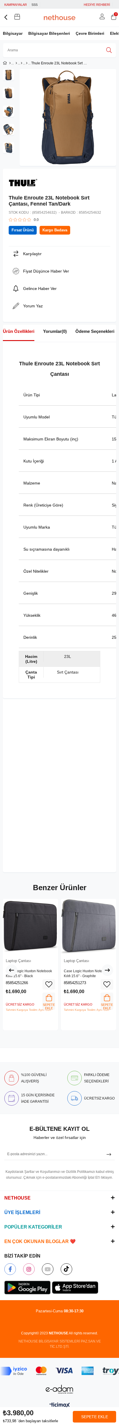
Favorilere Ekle (48, 984)
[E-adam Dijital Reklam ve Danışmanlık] (59, 1389)
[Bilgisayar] (16, 63)
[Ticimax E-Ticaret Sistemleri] (59, 1406)
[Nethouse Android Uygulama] (27, 1287)
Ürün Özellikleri (18, 331)
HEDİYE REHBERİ (97, 4)
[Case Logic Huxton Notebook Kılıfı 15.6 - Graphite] (88, 926)
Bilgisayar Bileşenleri (49, 33)
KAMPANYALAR (15, 4)
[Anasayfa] (10, 63)
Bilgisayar (13, 33)
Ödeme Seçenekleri (94, 331)
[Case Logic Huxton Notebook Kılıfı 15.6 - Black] (30, 926)
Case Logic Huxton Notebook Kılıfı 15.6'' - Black (29, 973)
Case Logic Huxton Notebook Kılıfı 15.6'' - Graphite (87, 973)
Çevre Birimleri (90, 33)
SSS (34, 4)
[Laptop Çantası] (26, 63)
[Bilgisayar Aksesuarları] (21, 63)
